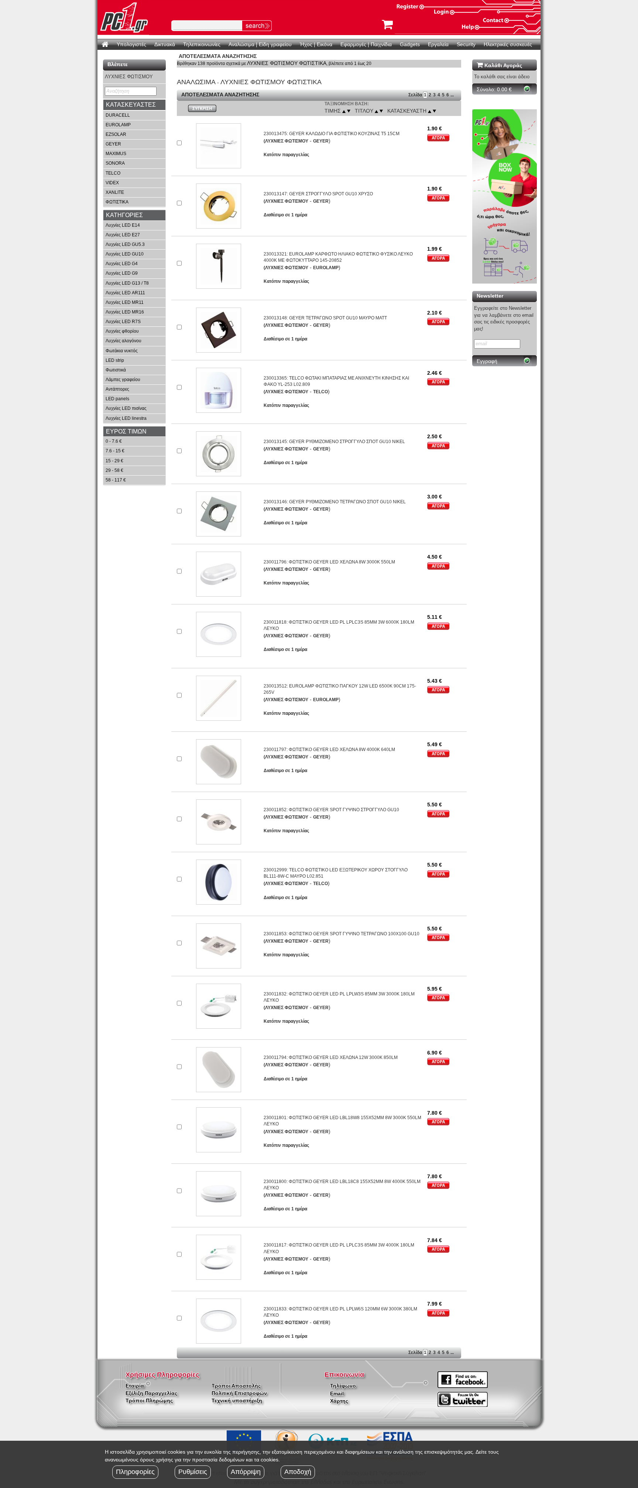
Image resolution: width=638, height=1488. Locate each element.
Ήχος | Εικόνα (316, 44)
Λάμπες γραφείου (123, 379)
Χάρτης (339, 1401)
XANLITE (115, 192)
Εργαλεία (438, 44)
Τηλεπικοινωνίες (201, 44)
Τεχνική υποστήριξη (237, 1400)
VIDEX (112, 182)
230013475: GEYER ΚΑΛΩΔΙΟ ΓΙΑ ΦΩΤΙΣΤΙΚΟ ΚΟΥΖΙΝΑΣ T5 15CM (331, 133)
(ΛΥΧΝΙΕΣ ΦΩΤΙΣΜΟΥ (286, 141)
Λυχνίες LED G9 (122, 273)
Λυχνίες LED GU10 (125, 254)
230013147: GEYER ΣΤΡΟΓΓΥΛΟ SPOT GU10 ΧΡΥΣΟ (318, 193)
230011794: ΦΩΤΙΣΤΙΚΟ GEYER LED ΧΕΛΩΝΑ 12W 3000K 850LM (331, 1057)
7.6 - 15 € (115, 450)
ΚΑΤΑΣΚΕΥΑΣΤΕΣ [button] (131, 105)
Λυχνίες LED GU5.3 (125, 244)
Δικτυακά (164, 44)
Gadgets (410, 44)
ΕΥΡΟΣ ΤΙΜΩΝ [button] (126, 431)
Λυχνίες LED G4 (122, 263)
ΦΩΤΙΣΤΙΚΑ (117, 202)
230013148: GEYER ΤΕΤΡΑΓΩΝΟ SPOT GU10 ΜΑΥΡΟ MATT (325, 317)
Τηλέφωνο (343, 1386)
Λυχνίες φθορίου (122, 331)
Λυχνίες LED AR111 (125, 292)
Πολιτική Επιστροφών (239, 1393)
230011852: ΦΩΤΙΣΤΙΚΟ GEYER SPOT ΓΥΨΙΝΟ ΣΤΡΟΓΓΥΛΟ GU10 (331, 809)
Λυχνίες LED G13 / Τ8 (127, 283)
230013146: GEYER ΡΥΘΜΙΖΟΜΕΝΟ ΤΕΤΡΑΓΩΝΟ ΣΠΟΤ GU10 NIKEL (335, 501)
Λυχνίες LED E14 (123, 225)
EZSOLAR (116, 134)
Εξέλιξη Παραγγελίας (151, 1393)
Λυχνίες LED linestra (126, 418)
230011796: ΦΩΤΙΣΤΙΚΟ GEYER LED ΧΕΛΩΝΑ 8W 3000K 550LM (329, 562)
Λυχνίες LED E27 (123, 234)
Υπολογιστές (131, 44)
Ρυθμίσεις (192, 1471)
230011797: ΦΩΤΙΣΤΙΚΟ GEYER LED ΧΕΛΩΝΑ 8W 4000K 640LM (329, 749)
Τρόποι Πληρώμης (149, 1400)
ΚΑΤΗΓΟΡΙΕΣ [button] (124, 215)
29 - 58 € (114, 470)
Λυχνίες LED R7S (123, 321)
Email (337, 1393)
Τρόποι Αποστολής (236, 1386)
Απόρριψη (246, 1471)
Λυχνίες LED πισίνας (126, 408)
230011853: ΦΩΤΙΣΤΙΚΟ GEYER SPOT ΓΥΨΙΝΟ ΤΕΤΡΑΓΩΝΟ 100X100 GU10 (341, 933)
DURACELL (118, 115)
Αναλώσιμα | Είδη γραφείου (260, 44)
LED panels (117, 398)
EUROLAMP (118, 124)
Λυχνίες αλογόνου (123, 340)
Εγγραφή (487, 361)
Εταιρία (135, 1386)
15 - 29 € (114, 460)
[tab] (134, 105)
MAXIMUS (116, 153)
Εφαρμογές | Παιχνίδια (366, 44)
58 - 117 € (116, 480)
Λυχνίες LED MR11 (125, 302)
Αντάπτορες (117, 389)
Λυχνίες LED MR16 (125, 312)
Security (466, 44)
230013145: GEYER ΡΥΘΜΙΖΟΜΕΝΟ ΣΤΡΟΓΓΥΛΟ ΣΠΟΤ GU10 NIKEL (334, 441)
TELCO (113, 173)
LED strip (115, 360)
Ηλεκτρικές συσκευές (508, 44)
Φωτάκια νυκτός (122, 350)
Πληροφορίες (135, 1471)
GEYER (113, 144)
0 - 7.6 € (114, 441)
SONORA (115, 163)
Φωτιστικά (116, 370)
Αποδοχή (297, 1471)
